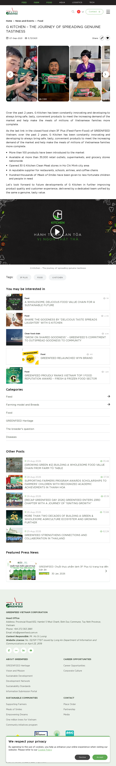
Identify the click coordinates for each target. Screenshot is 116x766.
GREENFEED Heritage (19, 420)
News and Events (24, 20)
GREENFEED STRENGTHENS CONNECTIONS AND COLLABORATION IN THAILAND (56, 536)
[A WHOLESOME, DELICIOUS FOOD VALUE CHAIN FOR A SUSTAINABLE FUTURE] (14, 302)
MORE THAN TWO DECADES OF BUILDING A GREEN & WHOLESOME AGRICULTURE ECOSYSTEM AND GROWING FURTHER (61, 519)
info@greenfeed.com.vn (25, 632)
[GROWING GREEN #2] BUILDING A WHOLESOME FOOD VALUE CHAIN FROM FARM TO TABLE (65, 466)
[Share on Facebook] (107, 38)
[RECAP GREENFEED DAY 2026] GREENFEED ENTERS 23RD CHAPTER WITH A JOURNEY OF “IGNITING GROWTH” (62, 501)
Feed (9, 396)
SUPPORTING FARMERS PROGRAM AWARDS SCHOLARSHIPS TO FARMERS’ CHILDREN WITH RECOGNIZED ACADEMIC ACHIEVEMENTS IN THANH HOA (65, 484)
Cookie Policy (45, 749)
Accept (100, 757)
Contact (93, 11)
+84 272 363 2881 (23, 628)
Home (9, 20)
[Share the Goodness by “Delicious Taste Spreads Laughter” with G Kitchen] (14, 319)
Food (40, 20)
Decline (82, 757)
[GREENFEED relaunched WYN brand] (30, 356)
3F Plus (24, 277)
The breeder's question (20, 428)
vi (83, 11)
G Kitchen (57, 277)
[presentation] (10, 74)
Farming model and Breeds (22, 404)
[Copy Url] (102, 38)
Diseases (11, 436)
